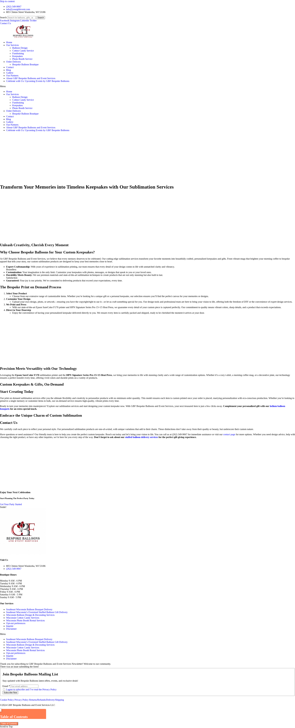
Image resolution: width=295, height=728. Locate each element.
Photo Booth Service (22, 59)
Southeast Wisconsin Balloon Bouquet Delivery (29, 609)
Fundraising (18, 53)
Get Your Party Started (11, 504)
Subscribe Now (10, 692)
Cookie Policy (7, 699)
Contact (10, 67)
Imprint (9, 626)
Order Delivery (13, 61)
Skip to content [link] (7, 1)
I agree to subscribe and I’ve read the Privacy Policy (31, 689)
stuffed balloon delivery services (141, 437)
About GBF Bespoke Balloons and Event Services (30, 78)
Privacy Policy (21, 699)
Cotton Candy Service (23, 50)
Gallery (9, 72)
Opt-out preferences (15, 623)
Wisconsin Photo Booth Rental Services (25, 620)
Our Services (12, 45)
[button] (147, 86)
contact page (229, 434)
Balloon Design (20, 48)
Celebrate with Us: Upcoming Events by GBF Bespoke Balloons (37, 81)
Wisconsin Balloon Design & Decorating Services (30, 615)
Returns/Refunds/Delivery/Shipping (46, 699)
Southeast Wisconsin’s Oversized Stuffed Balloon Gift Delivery (37, 612)
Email (6, 686)
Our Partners (12, 75)
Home (9, 42)
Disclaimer (11, 628)
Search (3, 17)
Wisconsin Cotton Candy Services (22, 617)
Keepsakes (17, 56)
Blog (8, 70)
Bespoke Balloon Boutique (25, 64)
